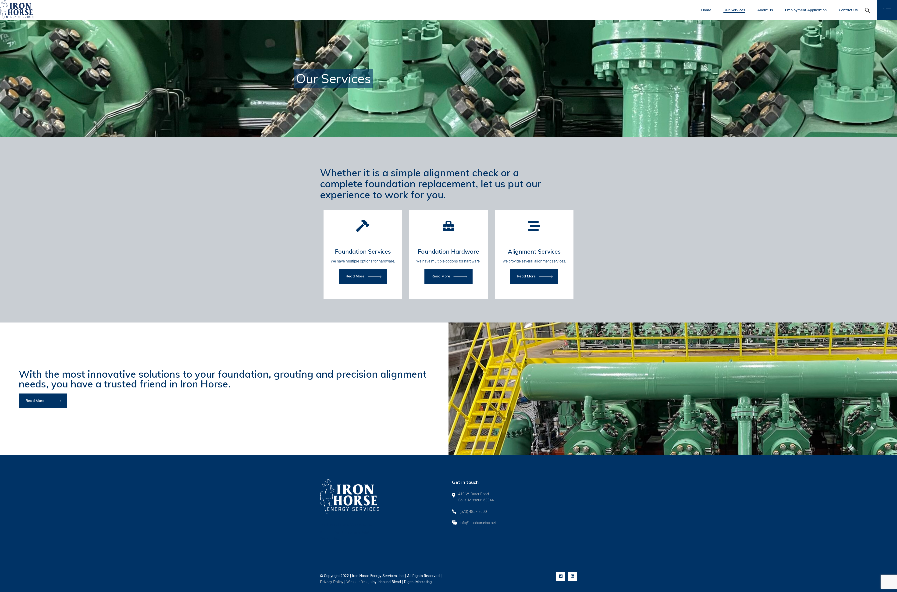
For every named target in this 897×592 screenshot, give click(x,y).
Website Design (359, 582)
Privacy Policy (331, 582)
